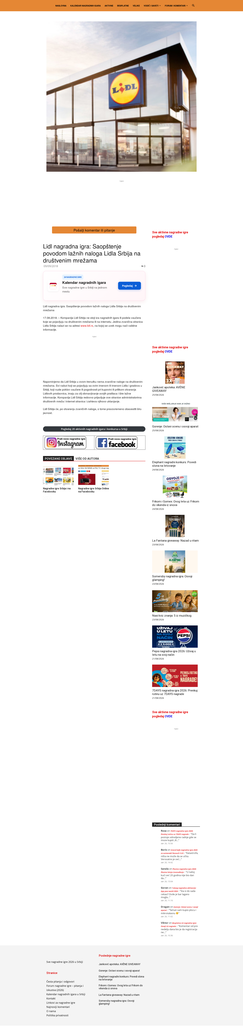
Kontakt (50, 998)
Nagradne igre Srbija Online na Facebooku (93, 490)
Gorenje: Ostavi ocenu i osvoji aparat (175, 426)
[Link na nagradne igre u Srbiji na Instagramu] (68, 442)
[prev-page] (45, 498)
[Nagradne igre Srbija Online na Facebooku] (94, 475)
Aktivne (109, 5)
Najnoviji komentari (58, 1007)
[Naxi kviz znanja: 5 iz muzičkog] (176, 601)
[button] (193, 5)
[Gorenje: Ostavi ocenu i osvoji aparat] (176, 412)
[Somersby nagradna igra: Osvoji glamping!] (176, 561)
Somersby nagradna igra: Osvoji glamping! (116, 1002)
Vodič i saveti (151, 5)
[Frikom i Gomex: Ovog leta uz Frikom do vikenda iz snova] (176, 487)
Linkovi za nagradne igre (60, 1002)
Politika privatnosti (57, 1015)
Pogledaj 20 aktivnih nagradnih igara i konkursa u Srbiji (94, 429)
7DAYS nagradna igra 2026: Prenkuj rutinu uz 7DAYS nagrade (174, 692)
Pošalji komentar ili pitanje (94, 230)
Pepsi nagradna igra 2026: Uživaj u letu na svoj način (174, 653)
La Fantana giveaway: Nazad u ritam (175, 540)
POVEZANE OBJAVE (58, 458)
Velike (136, 5)
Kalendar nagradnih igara (85, 5)
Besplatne (123, 5)
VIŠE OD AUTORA (87, 458)
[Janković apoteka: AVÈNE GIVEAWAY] (176, 372)
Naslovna (60, 5)
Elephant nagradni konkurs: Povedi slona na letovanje (174, 464)
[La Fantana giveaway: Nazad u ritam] (176, 526)
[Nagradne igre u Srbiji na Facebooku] (119, 442)
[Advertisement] (121, 202)
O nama (51, 1011)
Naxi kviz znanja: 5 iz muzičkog (171, 615)
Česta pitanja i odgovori (60, 981)
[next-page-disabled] (49, 498)
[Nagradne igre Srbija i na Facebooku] (59, 475)
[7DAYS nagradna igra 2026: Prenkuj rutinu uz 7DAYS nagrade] (176, 676)
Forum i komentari (175, 5)
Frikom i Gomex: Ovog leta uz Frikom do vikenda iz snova (175, 503)
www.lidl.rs (87, 325)
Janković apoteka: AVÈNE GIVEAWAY (119, 964)
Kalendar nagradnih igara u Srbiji (65, 994)
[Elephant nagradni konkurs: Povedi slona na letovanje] (176, 447)
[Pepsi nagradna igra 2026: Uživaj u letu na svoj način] (176, 636)
